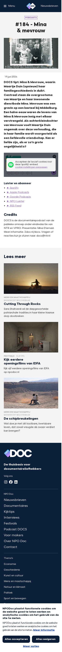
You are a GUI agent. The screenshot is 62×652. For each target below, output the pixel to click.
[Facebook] (11, 482)
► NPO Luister (15, 201)
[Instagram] (6, 482)
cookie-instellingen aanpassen (31, 167)
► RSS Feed (14, 205)
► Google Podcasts (19, 197)
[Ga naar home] (31, 6)
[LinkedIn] (16, 482)
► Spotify (12, 188)
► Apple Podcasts (18, 192)
